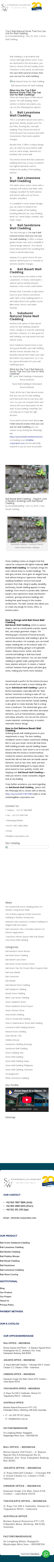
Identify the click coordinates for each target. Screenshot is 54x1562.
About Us (4, 1300)
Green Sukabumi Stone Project (19, 1006)
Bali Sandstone (7, 1265)
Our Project (5, 1296)
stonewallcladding (16, 36)
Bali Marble (10, 980)
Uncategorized (11, 1074)
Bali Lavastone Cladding (12, 1247)
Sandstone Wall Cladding (16, 1048)
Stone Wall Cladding (14, 1057)
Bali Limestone (12, 976)
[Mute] (40, 1109)
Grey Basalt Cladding (14, 1014)
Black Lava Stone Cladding (17, 997)
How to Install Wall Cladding (17, 1018)
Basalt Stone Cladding (15, 993)
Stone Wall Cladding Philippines (19, 1065)
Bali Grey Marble (12, 972)
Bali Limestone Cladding (12, 1270)
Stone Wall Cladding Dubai (17, 1061)
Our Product (6, 1292)
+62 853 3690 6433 (15, 1206)
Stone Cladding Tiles (14, 1052)
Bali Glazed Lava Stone (15, 959)
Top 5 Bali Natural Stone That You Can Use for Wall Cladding (25, 32)
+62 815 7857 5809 (15, 1202)
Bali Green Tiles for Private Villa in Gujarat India (26, 968)
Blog (2, 1288)
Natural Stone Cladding (15, 1031)
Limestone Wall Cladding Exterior (20, 1027)
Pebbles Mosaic (12, 1040)
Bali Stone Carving (9, 1274)
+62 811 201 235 (14, 1209)
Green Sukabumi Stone (15, 1002)
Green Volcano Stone (14, 1010)
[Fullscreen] (45, 1109)
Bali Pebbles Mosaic (10, 1256)
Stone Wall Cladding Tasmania (19, 1069)
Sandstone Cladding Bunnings (18, 1044)
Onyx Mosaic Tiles (13, 1035)
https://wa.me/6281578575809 (19, 794)
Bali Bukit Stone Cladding (16, 955)
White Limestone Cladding (17, 1078)
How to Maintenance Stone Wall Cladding (24, 1023)
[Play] (9, 1109)
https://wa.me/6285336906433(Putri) (26, 436)
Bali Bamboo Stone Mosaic (17, 951)
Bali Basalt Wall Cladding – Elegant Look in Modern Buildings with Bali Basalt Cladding (26, 501)
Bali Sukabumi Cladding (15, 989)
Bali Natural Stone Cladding (17, 985)
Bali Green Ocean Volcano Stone (20, 964)
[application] (27, 1100)
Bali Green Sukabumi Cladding (15, 1243)
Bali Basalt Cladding (10, 1261)
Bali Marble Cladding (10, 1252)
